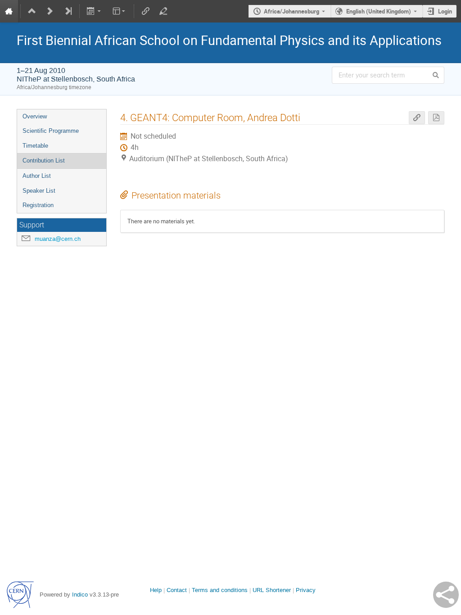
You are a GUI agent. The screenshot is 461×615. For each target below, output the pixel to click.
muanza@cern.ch (58, 239)
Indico (80, 594)
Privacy (306, 590)
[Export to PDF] (436, 117)
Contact (177, 590)
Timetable (35, 145)
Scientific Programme (51, 130)
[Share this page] (446, 594)
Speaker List (39, 190)
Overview (35, 116)
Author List (37, 175)
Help (156, 590)
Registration (38, 205)
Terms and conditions (220, 590)
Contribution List (44, 160)
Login (445, 11)
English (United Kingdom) (378, 11)
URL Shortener (272, 590)
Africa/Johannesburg (291, 11)
